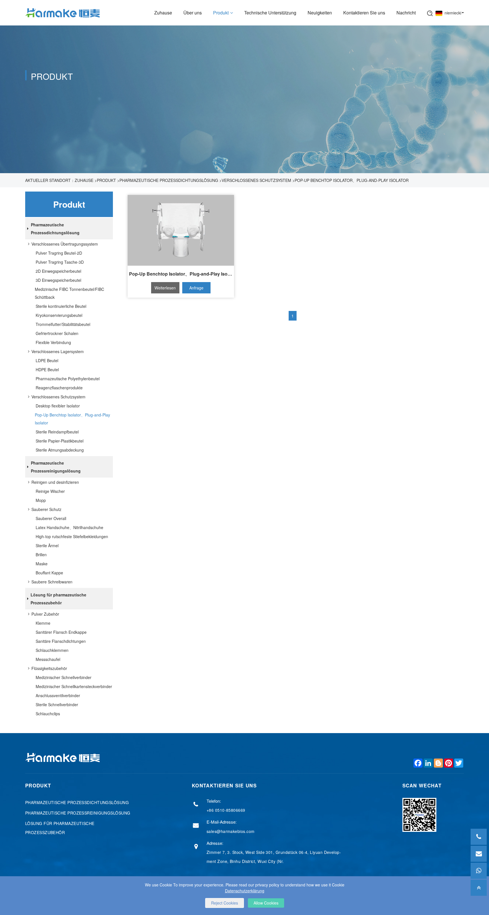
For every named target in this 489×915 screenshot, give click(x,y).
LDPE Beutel (47, 360)
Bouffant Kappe (49, 572)
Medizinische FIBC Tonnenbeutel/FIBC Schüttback (69, 293)
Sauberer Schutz (46, 509)
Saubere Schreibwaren (51, 582)
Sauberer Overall (51, 518)
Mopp (41, 500)
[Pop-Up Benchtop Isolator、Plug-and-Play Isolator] (181, 230)
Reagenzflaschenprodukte (59, 387)
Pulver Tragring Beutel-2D (59, 253)
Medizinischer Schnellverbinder (63, 677)
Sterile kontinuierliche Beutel (61, 306)
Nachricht (406, 12)
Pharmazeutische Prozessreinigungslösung (56, 467)
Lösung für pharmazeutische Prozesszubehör (58, 598)
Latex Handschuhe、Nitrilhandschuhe (69, 527)
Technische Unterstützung (270, 12)
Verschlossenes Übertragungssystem (64, 244)
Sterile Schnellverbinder (57, 704)
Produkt (221, 12)
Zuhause (163, 12)
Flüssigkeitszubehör (49, 668)
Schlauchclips (48, 713)
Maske (42, 563)
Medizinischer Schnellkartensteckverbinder (74, 686)
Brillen (41, 554)
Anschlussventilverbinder (58, 695)
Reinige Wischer (50, 491)
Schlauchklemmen (52, 650)
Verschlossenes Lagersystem (57, 351)
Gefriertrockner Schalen (57, 333)
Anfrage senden (196, 289)
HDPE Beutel (47, 369)
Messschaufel (48, 659)
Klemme (43, 623)
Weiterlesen (165, 288)
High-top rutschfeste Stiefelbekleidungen (72, 536)
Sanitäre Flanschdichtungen (61, 641)
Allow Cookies (266, 903)
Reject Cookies (224, 903)
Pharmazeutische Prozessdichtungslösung (168, 180)
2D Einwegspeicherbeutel (58, 271)
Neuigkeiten (320, 12)
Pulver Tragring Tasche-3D (60, 262)
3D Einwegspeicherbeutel (58, 280)
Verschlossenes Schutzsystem (256, 180)
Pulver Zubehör (45, 614)
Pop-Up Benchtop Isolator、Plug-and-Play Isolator (352, 180)
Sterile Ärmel (47, 545)
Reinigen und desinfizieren (55, 482)
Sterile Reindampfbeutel (57, 432)
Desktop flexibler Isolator (58, 406)
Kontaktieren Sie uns (364, 12)
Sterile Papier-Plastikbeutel (59, 441)
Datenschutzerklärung (244, 890)
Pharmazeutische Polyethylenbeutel (68, 378)
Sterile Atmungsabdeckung (60, 450)
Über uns (192, 12)
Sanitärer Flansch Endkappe (61, 632)
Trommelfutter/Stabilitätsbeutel (63, 324)
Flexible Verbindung (53, 342)
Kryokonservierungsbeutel (59, 315)
